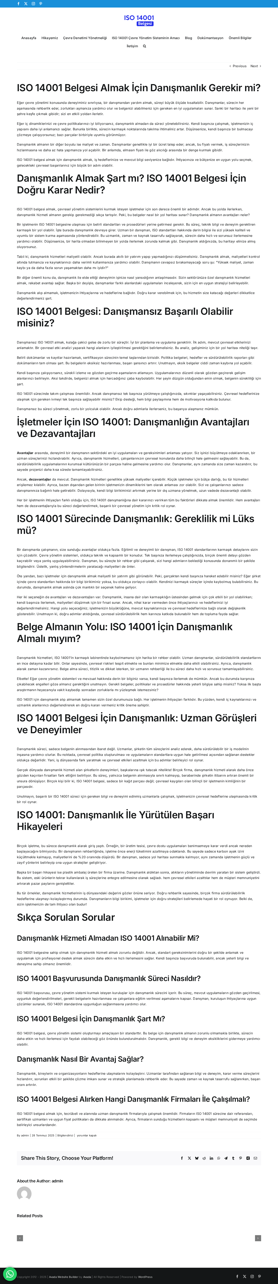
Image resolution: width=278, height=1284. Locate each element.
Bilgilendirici (65, 1135)
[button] (144, 46)
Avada (87, 1277)
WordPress (145, 1277)
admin (25, 1135)
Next (254, 66)
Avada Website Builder (63, 1277)
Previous (239, 66)
